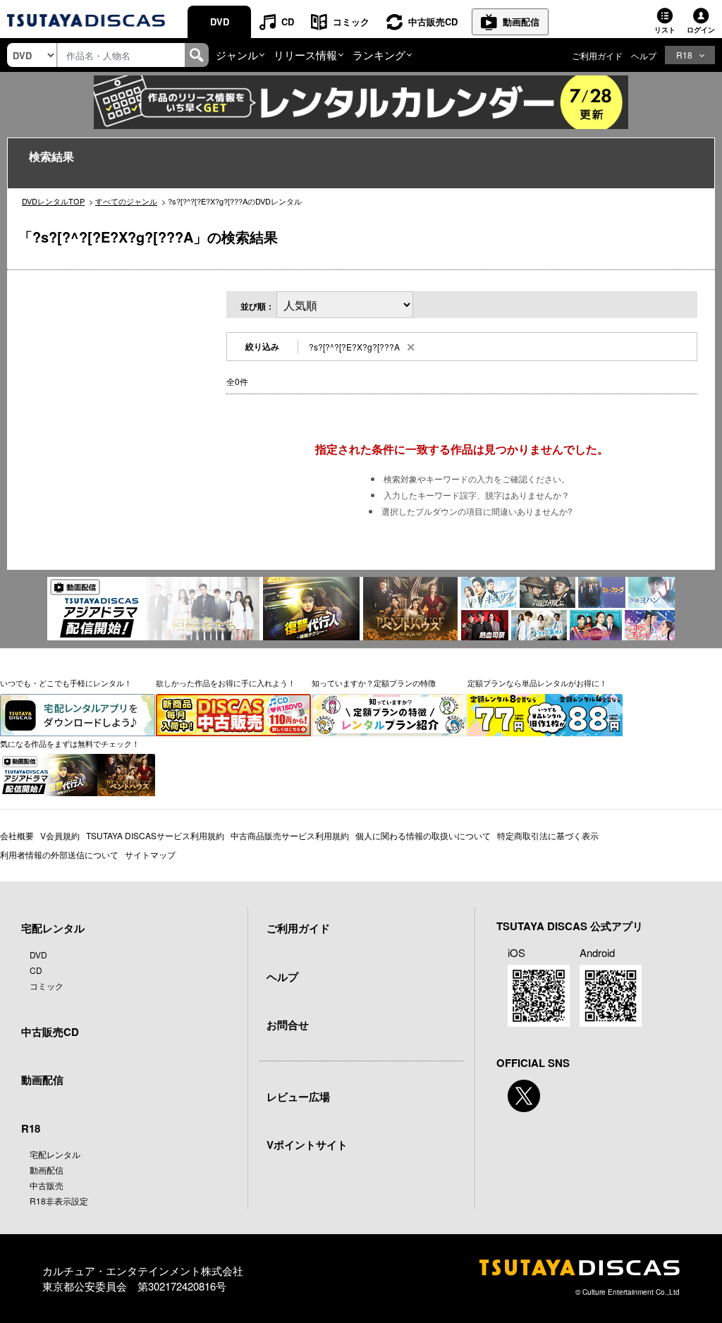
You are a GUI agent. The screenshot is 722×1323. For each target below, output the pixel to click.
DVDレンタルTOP (53, 201)
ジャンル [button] (237, 54)
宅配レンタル (55, 1154)
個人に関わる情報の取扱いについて (423, 835)
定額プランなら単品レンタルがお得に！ (537, 682)
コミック (351, 21)
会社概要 (17, 835)
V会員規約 (60, 835)
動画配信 (521, 21)
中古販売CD (433, 21)
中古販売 (46, 1185)
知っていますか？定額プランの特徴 (374, 682)
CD (287, 21)
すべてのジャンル (126, 201)
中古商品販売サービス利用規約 (290, 835)
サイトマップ (150, 854)
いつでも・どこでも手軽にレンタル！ (66, 682)
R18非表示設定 (59, 1201)
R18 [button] (684, 55)
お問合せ (288, 1024)
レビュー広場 (298, 1096)
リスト (664, 30)
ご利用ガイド (597, 55)
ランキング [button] (379, 54)
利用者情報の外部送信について (59, 854)
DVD (219, 21)
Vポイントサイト (307, 1144)
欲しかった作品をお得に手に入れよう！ (225, 682)
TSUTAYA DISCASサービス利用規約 (155, 835)
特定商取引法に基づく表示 (548, 835)
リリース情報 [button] (305, 54)
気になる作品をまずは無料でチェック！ (70, 743)
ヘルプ (643, 55)
